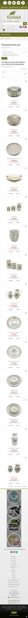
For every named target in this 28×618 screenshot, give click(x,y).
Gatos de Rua (13, 565)
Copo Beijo (14, 216)
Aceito (14, 612)
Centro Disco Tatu (14, 187)
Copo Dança (14, 245)
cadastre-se (16, 21)
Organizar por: (24, 68)
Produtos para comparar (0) (7, 66)
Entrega (13, 578)
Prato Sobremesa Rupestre (14, 361)
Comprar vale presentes (13, 584)
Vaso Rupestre (14, 477)
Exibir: (25, 74)
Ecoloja (13, 575)
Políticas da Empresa (13, 582)
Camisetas (13, 560)
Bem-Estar (13, 556)
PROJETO (25, 7)
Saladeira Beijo (14, 390)
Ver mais (11, 106)
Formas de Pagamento (13, 580)
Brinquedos (13, 558)
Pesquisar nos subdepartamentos (10, 54)
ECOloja (5, 7)
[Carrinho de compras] (18, 3)
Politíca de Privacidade (14, 615)
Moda (13, 569)
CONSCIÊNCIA (15, 7)
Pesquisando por (7, 38)
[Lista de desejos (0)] (14, 3)
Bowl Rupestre (14, 129)
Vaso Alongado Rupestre (14, 448)
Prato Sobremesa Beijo (14, 332)
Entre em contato (13, 586)
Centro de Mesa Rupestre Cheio (14, 158)
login (10, 21)
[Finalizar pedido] (23, 3)
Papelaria (13, 571)
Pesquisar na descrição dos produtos (10, 55)
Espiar (17, 106)
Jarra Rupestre (14, 303)
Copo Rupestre (14, 274)
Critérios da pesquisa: (5, 47)
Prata (13, 573)
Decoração (13, 563)
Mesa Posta (13, 567)
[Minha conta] (9, 3)
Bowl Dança (14, 100)
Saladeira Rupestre (14, 419)
